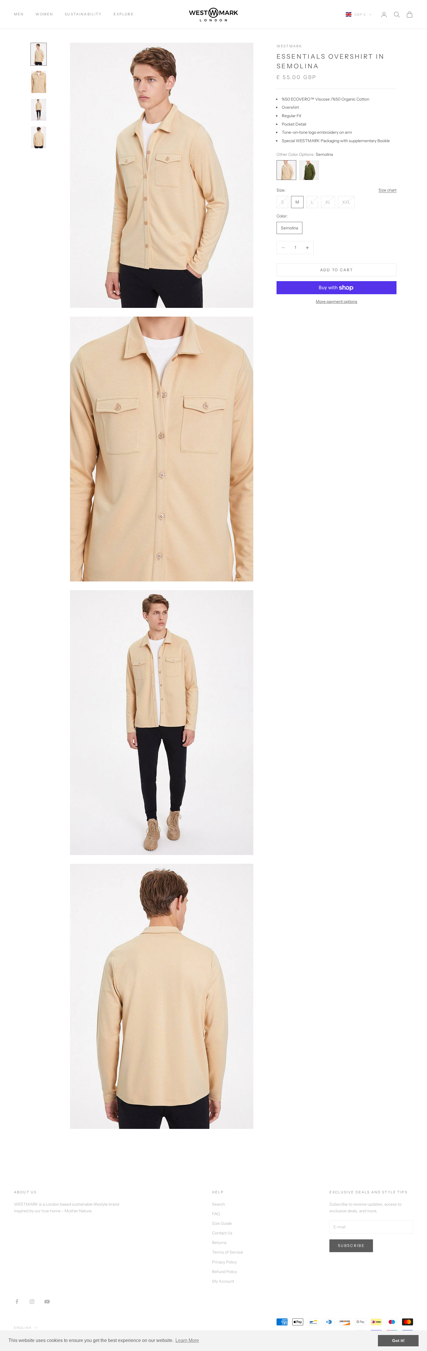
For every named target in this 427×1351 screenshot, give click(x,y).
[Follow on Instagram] (32, 1301)
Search (218, 1204)
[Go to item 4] (39, 137)
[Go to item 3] (39, 109)
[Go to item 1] (39, 54)
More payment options (336, 301)
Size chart (387, 190)
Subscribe (351, 1245)
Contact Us (222, 1233)
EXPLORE (124, 14)
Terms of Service (227, 1252)
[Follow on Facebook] (17, 1301)
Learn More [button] (187, 1340)
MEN (19, 14)
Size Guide (222, 1223)
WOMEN (44, 14)
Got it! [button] (398, 1340)
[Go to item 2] (39, 81)
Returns (219, 1242)
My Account (223, 1281)
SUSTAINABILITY (83, 14)
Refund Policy (224, 1271)
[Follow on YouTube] (47, 1301)
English (23, 1328)
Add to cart (336, 269)
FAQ (216, 1213)
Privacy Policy (224, 1262)
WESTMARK (289, 46)
